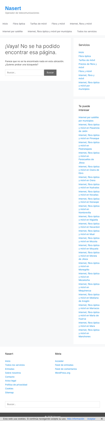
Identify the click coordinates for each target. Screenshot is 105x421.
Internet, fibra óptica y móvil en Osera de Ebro (89, 169)
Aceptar (91, 419)
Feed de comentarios (66, 369)
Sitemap (9, 392)
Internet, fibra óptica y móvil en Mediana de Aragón (89, 297)
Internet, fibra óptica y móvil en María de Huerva (89, 315)
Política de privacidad (16, 384)
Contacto (9, 377)
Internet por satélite (13, 31)
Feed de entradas (64, 365)
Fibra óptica (19, 23)
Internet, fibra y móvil (81, 23)
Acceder (59, 361)
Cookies (9, 388)
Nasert (13, 8)
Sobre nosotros (13, 373)
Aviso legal (10, 380)
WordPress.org (62, 373)
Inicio (5, 23)
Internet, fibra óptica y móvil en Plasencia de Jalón (89, 127)
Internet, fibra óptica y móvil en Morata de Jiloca (89, 255)
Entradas (9, 369)
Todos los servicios (87, 31)
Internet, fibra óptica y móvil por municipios (50, 31)
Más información (75, 419)
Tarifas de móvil (38, 23)
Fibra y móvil (58, 23)
